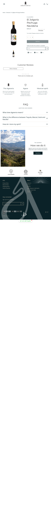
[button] (25, 221)
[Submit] (22, 203)
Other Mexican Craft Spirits (33, 188)
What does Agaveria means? (13, 112)
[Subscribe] (46, 48)
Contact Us (29, 191)
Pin (42, 52)
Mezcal (28, 184)
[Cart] (47, 4)
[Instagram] (45, 212)
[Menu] (4, 4)
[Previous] (3, 148)
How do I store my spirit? (12, 124)
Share (37, 52)
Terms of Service (6, 188)
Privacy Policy (6, 183)
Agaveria (7, 215)
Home (4, 12)
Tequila (28, 186)
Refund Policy (6, 184)
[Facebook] (47, 212)
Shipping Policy (6, 186)
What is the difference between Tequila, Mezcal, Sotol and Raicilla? (24, 118)
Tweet (30, 52)
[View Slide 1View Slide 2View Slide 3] (13, 148)
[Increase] (33, 37)
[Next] (23, 148)
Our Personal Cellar (31, 190)
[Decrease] (28, 37)
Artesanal (8, 12)
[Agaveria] (25, 4)
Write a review (13, 68)
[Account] (44, 4)
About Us (29, 183)
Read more (38, 153)
